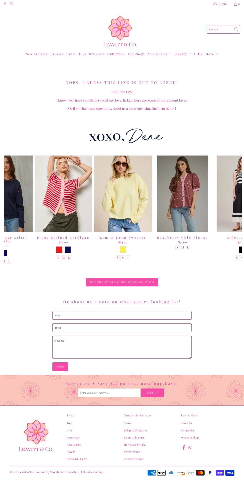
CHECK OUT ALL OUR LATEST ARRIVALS (122, 282)
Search (128, 423)
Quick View (123, 202)
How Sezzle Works (135, 444)
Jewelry (181, 54)
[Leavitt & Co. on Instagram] (12, 4)
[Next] (236, 210)
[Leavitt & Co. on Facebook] (5, 4)
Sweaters (97, 54)
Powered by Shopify (47, 472)
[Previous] (10, 210)
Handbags (136, 54)
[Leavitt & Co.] (120, 29)
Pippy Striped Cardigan (63, 194)
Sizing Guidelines (134, 437)
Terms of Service (134, 459)
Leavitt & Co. (26, 472)
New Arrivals (37, 54)
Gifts (198, 54)
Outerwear (116, 54)
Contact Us (187, 430)
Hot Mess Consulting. (90, 472)
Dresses (57, 54)
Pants (71, 54)
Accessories (158, 54)
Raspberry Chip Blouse (182, 194)
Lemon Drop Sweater (123, 194)
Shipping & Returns (135, 430)
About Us (186, 423)
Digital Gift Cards (77, 459)
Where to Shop (190, 437)
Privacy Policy (132, 452)
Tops (83, 54)
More (210, 54)
